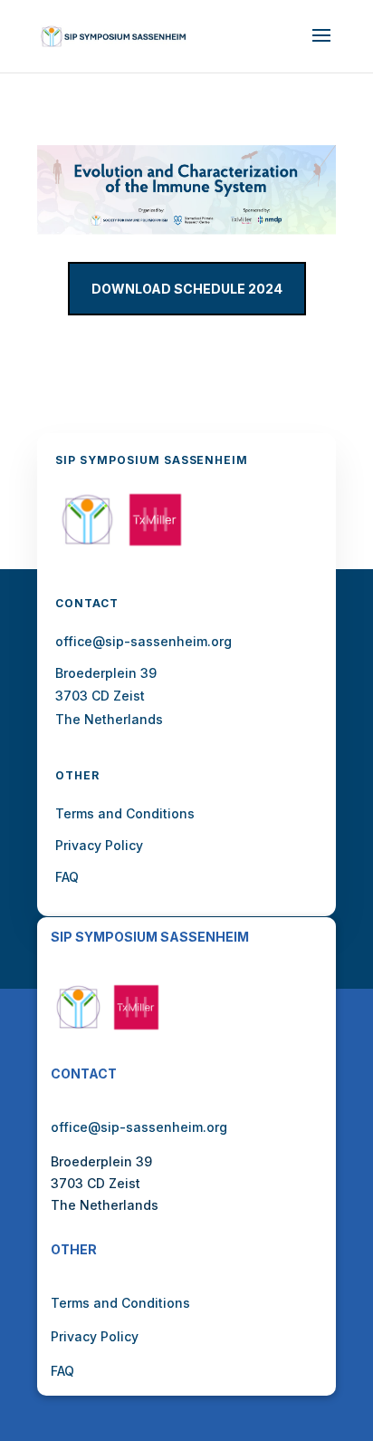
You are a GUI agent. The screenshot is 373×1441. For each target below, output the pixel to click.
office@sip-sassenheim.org (139, 1127)
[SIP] (87, 547)
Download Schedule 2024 (186, 288)
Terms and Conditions (120, 1302)
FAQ (62, 1370)
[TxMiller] (155, 547)
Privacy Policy (95, 1336)
